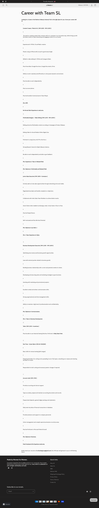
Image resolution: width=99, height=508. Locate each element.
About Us (52, 466)
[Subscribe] (33, 491)
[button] (3, 5)
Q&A (51, 468)
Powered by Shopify (54, 504)
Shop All (52, 463)
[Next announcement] (67, 1)
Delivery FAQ (53, 471)
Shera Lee (47, 504)
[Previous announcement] (31, 1)
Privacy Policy (53, 477)
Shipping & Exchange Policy (57, 474)
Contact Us (53, 482)
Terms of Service (54, 479)
